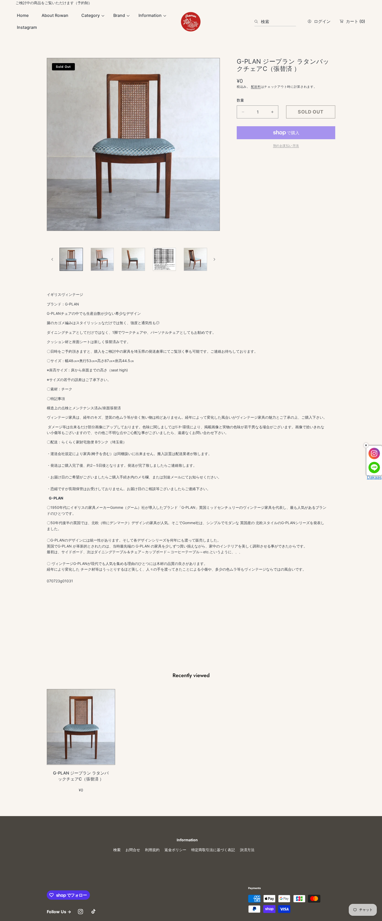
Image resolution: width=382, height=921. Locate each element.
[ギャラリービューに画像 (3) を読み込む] (133, 259)
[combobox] (275, 21)
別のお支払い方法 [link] (286, 146)
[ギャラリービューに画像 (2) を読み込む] (102, 259)
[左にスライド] (52, 259)
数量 (240, 100)
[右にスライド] (214, 259)
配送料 (256, 87)
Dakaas (374, 477)
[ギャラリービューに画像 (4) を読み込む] (164, 259)
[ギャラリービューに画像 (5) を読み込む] (195, 259)
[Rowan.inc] (191, 21)
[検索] (257, 21)
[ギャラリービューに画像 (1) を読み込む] (71, 259)
